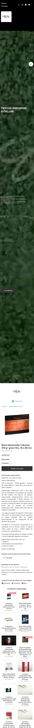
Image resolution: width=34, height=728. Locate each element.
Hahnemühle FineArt (16, 406)
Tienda (4, 406)
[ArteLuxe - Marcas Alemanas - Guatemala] (17, 391)
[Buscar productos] (31, 64)
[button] (8, 558)
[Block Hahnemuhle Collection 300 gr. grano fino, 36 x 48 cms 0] (17, 425)
